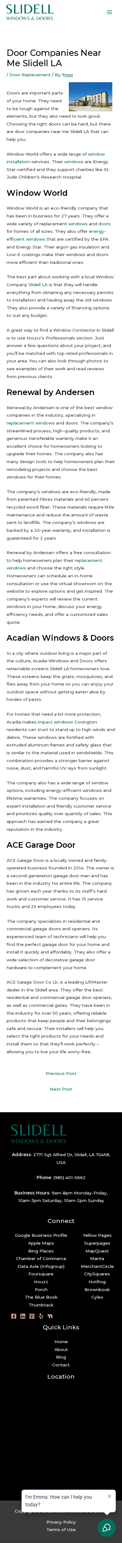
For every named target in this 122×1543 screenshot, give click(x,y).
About (61, 1349)
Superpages (97, 1243)
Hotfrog (97, 1281)
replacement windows (31, 422)
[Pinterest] (32, 1316)
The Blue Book (41, 1297)
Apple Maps (41, 1243)
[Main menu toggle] (109, 12)
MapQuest (97, 1250)
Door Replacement (30, 74)
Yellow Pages (97, 1235)
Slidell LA (38, 284)
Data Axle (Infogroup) (41, 1266)
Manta (97, 1258)
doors (104, 223)
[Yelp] (41, 1316)
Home (61, 1341)
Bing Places (41, 1250)
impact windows (55, 721)
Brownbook (97, 1289)
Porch (41, 1289)
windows (74, 161)
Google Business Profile (41, 1235)
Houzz (41, 1281)
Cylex (97, 1297)
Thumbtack (40, 1304)
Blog (61, 1356)
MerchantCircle (97, 1266)
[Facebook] (14, 1316)
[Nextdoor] (50, 1316)
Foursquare (40, 1273)
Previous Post (61, 1073)
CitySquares (97, 1273)
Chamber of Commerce (41, 1258)
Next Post (61, 1089)
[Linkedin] (23, 1316)
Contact (61, 1364)
